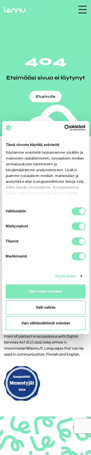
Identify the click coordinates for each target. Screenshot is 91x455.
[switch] (78, 226)
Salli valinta (45, 307)
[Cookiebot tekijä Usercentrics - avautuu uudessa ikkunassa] (64, 128)
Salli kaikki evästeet (45, 291)
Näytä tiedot (65, 276)
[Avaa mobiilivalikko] (82, 9)
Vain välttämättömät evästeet (45, 323)
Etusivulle (46, 96)
